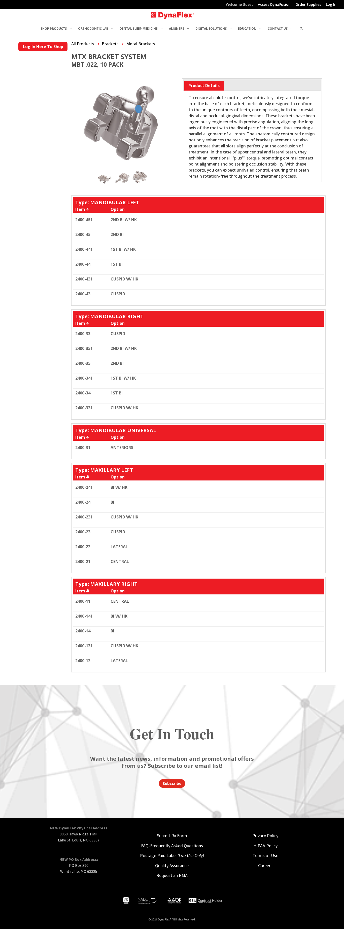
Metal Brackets (140, 44)
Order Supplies (308, 5)
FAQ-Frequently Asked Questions (172, 846)
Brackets (110, 44)
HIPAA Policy (265, 846)
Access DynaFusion (274, 5)
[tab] (204, 86)
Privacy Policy (265, 835)
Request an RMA (172, 875)
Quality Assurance (172, 865)
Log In (331, 5)
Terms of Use (265, 855)
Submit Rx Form (172, 835)
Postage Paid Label (172, 855)
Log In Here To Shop (43, 46)
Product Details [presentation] (204, 85)
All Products (82, 44)
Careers (265, 865)
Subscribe (172, 783)
